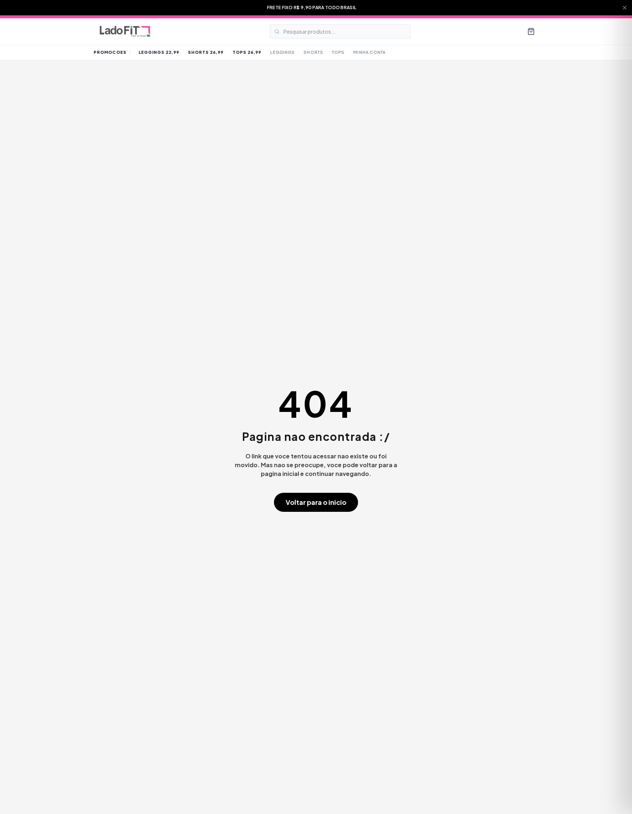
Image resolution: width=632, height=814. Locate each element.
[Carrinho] (531, 31)
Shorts (313, 52)
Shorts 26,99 (205, 52)
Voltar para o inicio (316, 502)
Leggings (282, 52)
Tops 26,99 (247, 52)
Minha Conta (369, 52)
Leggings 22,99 (159, 52)
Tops (338, 52)
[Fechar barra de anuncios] (624, 7)
